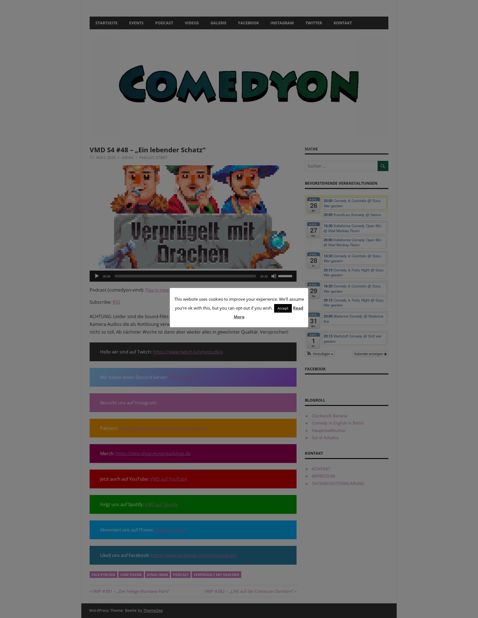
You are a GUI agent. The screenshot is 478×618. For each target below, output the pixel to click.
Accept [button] (283, 308)
